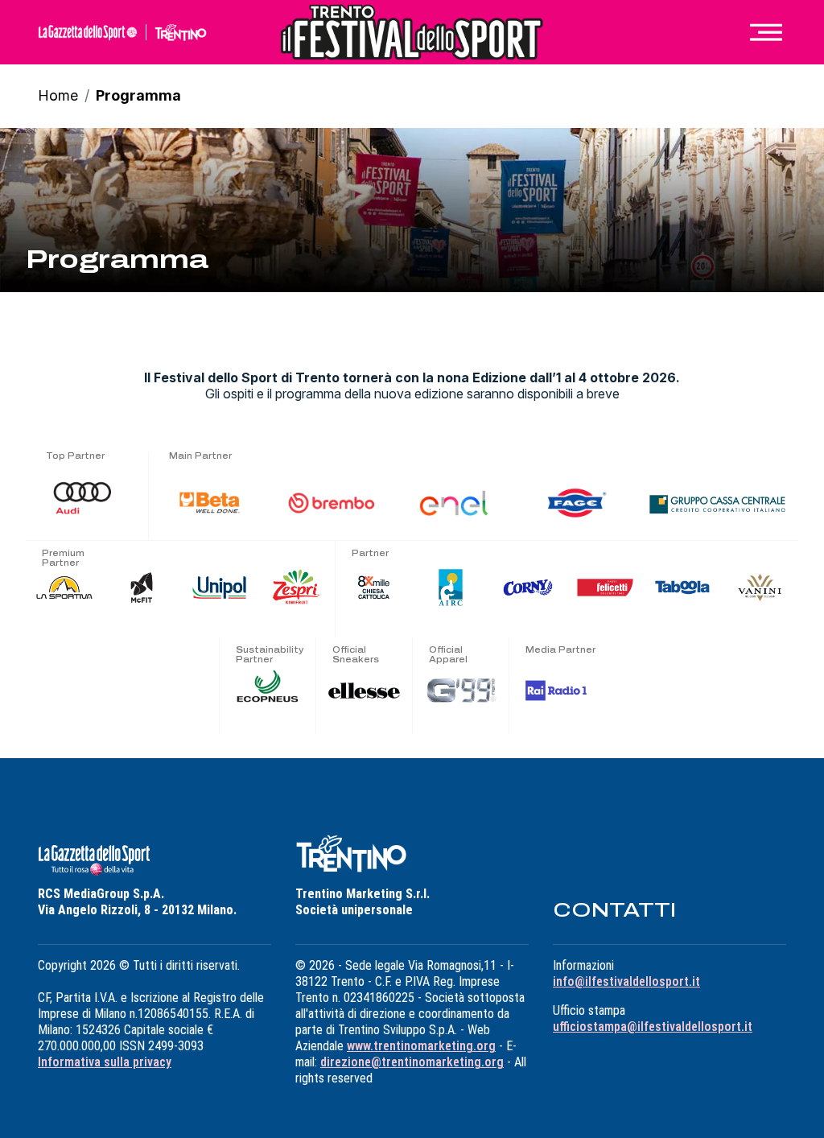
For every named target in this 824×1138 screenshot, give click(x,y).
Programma (138, 95)
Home (58, 95)
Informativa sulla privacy (104, 1062)
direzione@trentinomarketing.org (412, 1062)
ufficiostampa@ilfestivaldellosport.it (652, 1026)
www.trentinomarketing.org (421, 1045)
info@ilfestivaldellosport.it (626, 981)
